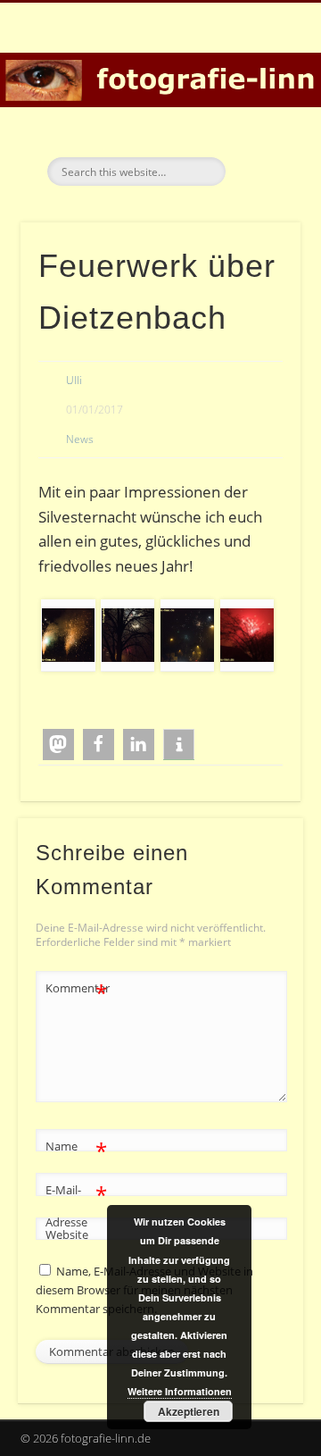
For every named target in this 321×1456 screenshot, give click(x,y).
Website (66, 1234)
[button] (58, 744)
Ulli (74, 380)
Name (76, 1148)
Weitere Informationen (180, 1391)
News (80, 439)
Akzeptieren (188, 1411)
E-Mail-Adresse (76, 1204)
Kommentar (76, 990)
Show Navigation (258, 160)
